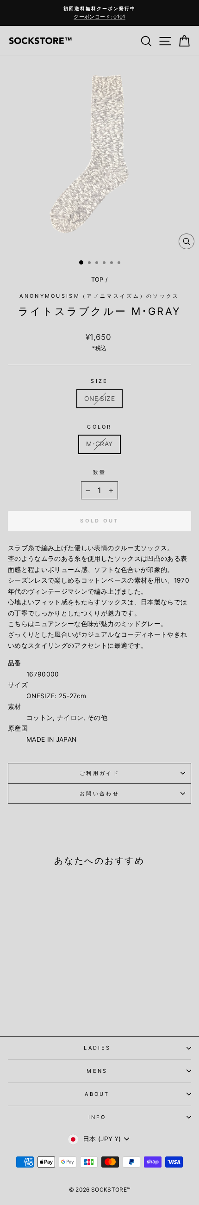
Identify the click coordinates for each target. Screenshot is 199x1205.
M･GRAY (99, 444)
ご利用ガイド (99, 773)
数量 (99, 472)
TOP (97, 279)
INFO (97, 1117)
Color (99, 427)
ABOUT (97, 1094)
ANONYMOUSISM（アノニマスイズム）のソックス (99, 296)
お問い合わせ (99, 793)
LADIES (97, 1048)
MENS (97, 1071)
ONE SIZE (99, 398)
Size (99, 381)
